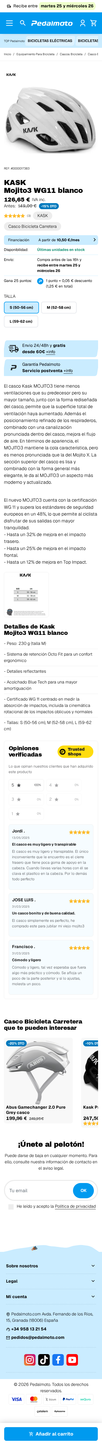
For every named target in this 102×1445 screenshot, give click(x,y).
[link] (82, 22)
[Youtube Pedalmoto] (72, 1360)
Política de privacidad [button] (75, 1206)
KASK (42, 215)
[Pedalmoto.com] (52, 23)
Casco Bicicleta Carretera (32, 226)
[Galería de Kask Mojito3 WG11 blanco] (51, 119)
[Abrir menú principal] (9, 23)
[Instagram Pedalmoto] (30, 1360)
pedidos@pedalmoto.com (37, 1337)
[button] (23, 23)
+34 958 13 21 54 (29, 1329)
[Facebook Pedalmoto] (58, 1360)
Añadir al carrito (54, 1434)
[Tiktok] (44, 1360)
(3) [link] (29, 216)
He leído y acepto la (56, 1206)
